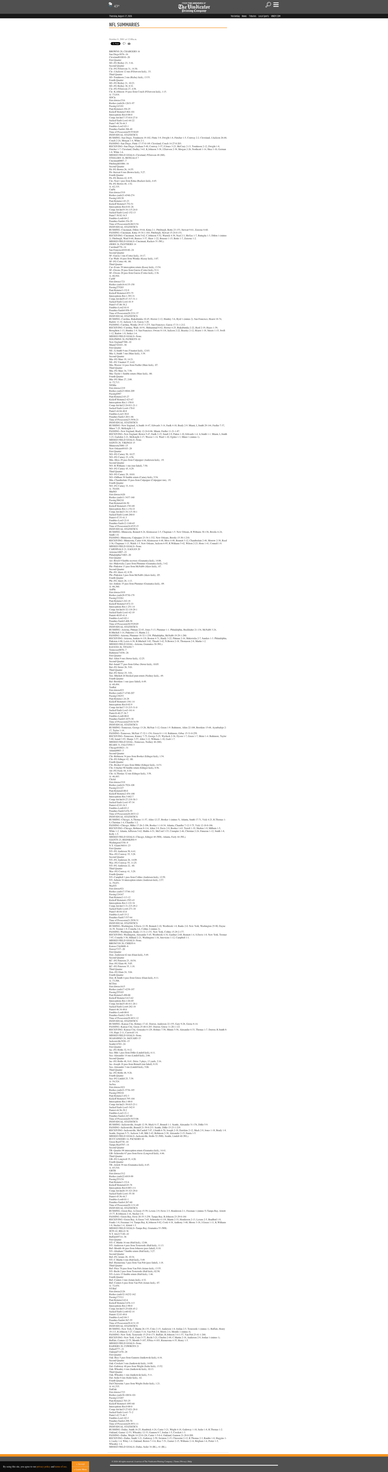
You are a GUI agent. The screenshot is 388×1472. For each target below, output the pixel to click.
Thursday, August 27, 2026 (120, 16)
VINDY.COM (275, 16)
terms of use (61, 1466)
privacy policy (43, 1466)
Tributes (252, 16)
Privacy (183, 1461)
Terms (176, 1461)
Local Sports (263, 16)
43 (116, 5)
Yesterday (235, 16)
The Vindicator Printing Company (158, 1461)
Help (190, 1461)
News (244, 16)
